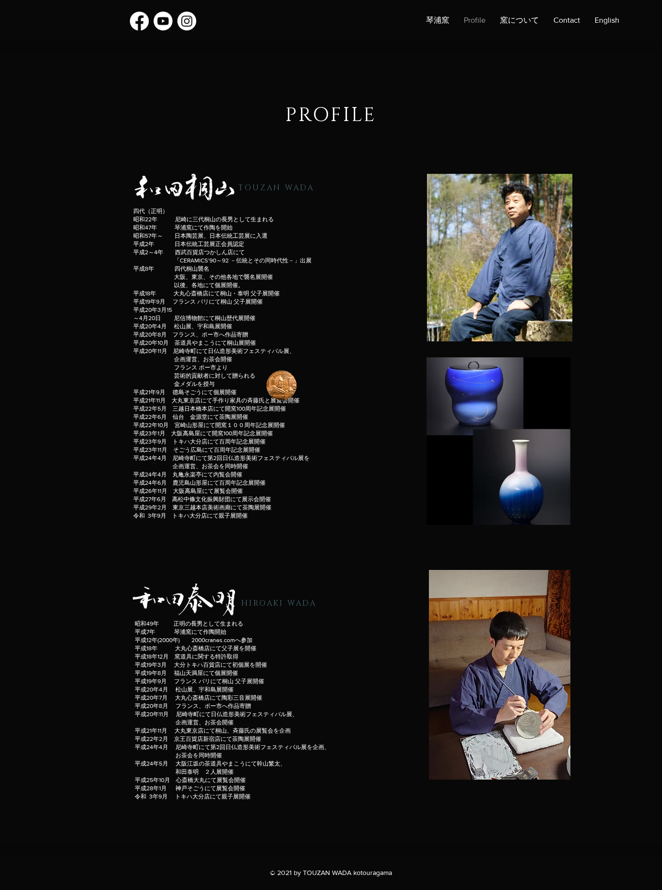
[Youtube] (163, 21)
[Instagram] (186, 21)
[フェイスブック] (139, 21)
